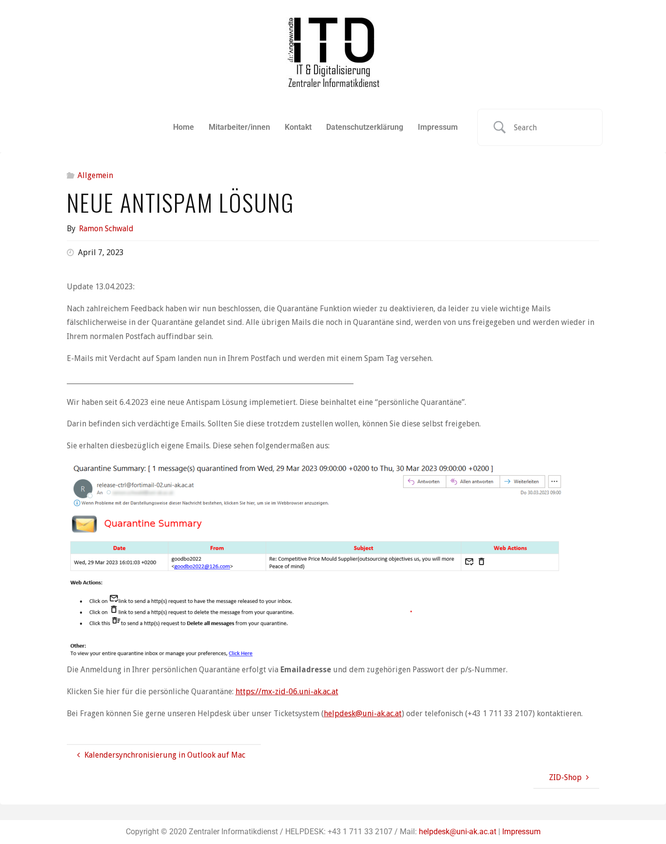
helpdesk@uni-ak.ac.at (363, 713)
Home (183, 127)
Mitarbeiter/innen (239, 127)
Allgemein (95, 175)
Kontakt (298, 127)
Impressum (438, 127)
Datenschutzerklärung (364, 127)
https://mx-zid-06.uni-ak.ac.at (286, 691)
